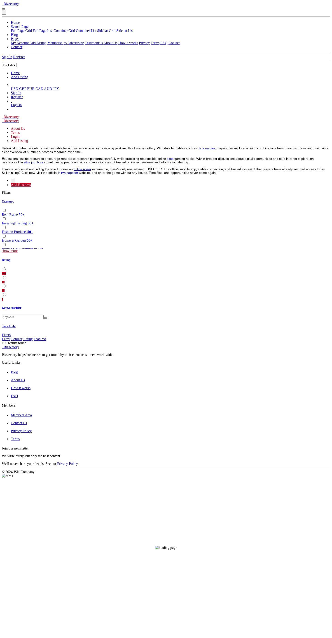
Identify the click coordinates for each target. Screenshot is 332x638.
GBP (22, 89)
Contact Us (19, 423)
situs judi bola (33, 162)
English (16, 105)
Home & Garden (17, 240)
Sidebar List (124, 31)
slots (170, 158)
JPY (56, 89)
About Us (110, 43)
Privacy (144, 43)
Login (15, 137)
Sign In (7, 57)
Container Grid (64, 31)
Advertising (75, 43)
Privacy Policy (21, 431)
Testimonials (94, 43)
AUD (48, 89)
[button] (11, 85)
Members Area (21, 415)
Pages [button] (15, 39)
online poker (82, 169)
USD (14, 89)
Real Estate (13, 215)
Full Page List (43, 31)
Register (19, 57)
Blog (14, 35)
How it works (128, 43)
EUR (31, 89)
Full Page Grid (21, 31)
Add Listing (38, 43)
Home (15, 22)
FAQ (164, 43)
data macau (206, 148)
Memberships (57, 43)
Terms (155, 43)
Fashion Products (17, 232)
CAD (39, 89)
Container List (86, 31)
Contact (174, 43)
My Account (20, 43)
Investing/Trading (17, 223)
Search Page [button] (19, 26)
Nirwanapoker (68, 172)
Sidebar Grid (106, 31)
